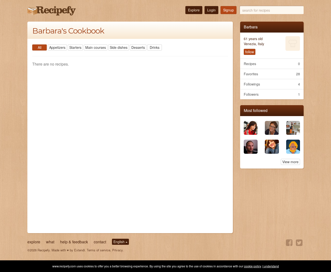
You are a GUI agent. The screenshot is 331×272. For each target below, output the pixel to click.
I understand (270, 266)
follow (249, 51)
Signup (228, 10)
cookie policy (252, 266)
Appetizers (57, 47)
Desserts (138, 47)
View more (290, 161)
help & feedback (74, 242)
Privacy (117, 250)
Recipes (272, 63)
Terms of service (98, 250)
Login (211, 10)
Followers (272, 94)
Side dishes (118, 47)
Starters (75, 47)
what (50, 242)
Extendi (79, 250)
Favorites (272, 73)
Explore (194, 10)
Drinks (154, 47)
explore (33, 242)
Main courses (95, 47)
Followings (272, 84)
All (39, 47)
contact (100, 242)
